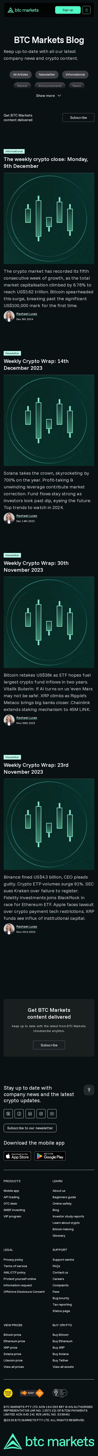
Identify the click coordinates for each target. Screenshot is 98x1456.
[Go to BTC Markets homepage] (27, 10)
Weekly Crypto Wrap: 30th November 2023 (36, 566)
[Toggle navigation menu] (86, 10)
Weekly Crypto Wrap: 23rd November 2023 (36, 768)
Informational (14, 151)
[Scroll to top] (89, 1090)
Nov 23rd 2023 (25, 932)
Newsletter (12, 353)
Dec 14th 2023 (25, 521)
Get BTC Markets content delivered (18, 117)
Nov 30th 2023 (25, 723)
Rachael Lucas (26, 314)
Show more (45, 95)
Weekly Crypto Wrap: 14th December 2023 (36, 364)
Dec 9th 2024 (24, 319)
